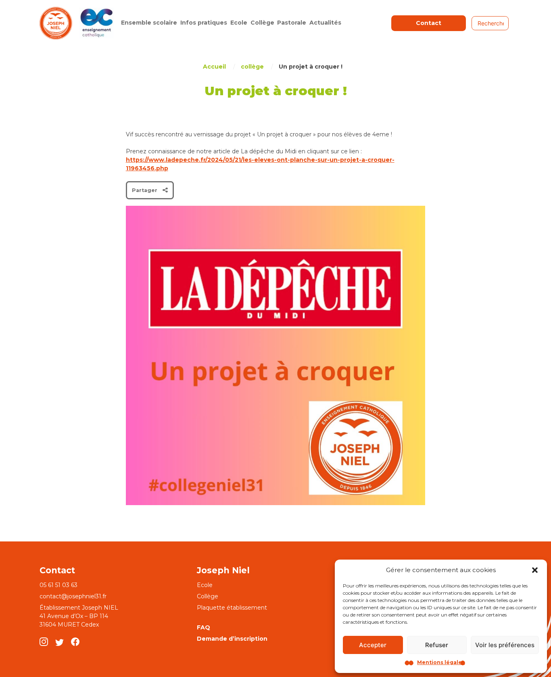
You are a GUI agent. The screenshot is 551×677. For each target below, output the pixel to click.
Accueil (214, 66)
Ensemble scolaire (149, 22)
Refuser (436, 645)
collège (252, 66)
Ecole (238, 22)
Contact (428, 23)
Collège (262, 22)
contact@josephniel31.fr (73, 596)
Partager (144, 190)
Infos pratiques (203, 22)
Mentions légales (441, 662)
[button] (535, 570)
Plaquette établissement (232, 607)
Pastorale (291, 22)
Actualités (325, 22)
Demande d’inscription (232, 638)
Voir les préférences (504, 645)
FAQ (203, 627)
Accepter (372, 645)
